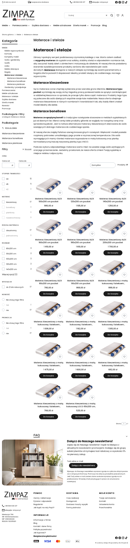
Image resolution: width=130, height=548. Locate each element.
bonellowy (10, 207)
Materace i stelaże (10, 96)
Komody (8, 54)
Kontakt (102, 501)
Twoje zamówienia (107, 498)
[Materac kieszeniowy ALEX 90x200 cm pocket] (81, 267)
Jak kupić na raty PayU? (44, 507)
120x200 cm (11, 264)
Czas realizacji (72, 498)
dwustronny (11, 230)
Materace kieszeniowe (17, 78)
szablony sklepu (102, 543)
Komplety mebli (12, 57)
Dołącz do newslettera (83, 465)
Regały (8, 72)
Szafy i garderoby (12, 60)
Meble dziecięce (12, 69)
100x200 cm (11, 259)
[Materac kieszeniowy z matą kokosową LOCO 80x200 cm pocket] (81, 390)
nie (7, 310)
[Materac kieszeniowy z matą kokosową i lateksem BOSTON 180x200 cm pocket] (49, 349)
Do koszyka (48, 212)
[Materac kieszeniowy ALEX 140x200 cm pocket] (113, 185)
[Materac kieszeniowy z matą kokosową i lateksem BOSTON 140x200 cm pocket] (81, 308)
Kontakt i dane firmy (43, 526)
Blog (35, 523)
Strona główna (8, 34)
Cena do (22, 161)
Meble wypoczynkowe (14, 50)
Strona (118, 424)
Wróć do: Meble (11, 128)
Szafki (7, 63)
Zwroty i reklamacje (42, 498)
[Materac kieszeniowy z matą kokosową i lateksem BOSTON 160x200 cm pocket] (113, 308)
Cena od (6, 161)
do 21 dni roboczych (15, 287)
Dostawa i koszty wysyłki (77, 504)
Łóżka (7, 66)
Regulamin (38, 504)
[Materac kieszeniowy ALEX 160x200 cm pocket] (49, 226)
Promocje (6, 108)
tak (7, 305)
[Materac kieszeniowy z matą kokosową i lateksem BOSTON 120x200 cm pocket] (49, 308)
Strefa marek (8, 102)
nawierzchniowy (13, 218)
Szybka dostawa (9, 99)
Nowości (5, 105)
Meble (19, 34)
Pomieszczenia (8, 90)
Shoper (123, 543)
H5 (7, 184)
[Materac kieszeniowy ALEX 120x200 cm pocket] (81, 185)
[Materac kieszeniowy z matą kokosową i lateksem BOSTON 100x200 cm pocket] (113, 267)
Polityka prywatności (43, 529)
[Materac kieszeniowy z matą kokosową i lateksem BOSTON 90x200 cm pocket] (49, 390)
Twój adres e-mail (75, 461)
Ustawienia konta (106, 504)
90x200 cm (11, 253)
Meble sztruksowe (10, 93)
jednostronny (12, 235)
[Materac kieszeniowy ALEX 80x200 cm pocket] (49, 267)
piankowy (10, 212)
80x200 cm (11, 248)
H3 (7, 179)
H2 (7, 189)
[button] (111, 15)
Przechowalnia (105, 507)
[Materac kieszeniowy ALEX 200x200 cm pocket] (113, 226)
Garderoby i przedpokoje (15, 87)
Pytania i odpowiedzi (42, 501)
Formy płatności (73, 507)
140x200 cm (11, 269)
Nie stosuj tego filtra (15, 300)
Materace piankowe (16, 84)
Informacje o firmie (42, 520)
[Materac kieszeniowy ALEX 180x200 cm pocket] (81, 226)
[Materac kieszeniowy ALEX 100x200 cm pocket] (49, 185)
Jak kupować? (40, 532)
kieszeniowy (11, 202)
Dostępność (71, 501)
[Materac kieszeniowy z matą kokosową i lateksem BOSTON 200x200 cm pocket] (81, 349)
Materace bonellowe (16, 81)
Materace (49, 69)
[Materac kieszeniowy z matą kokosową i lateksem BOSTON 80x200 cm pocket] (113, 349)
